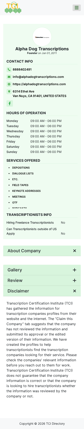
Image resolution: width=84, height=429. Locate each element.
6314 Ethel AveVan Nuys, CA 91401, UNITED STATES (39, 93)
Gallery (15, 269)
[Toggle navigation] (77, 8)
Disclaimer (18, 291)
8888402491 (22, 69)
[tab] (42, 251)
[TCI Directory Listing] (13, 7)
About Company (24, 250)
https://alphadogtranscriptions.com (39, 84)
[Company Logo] (42, 36)
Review (15, 280)
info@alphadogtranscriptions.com (38, 76)
